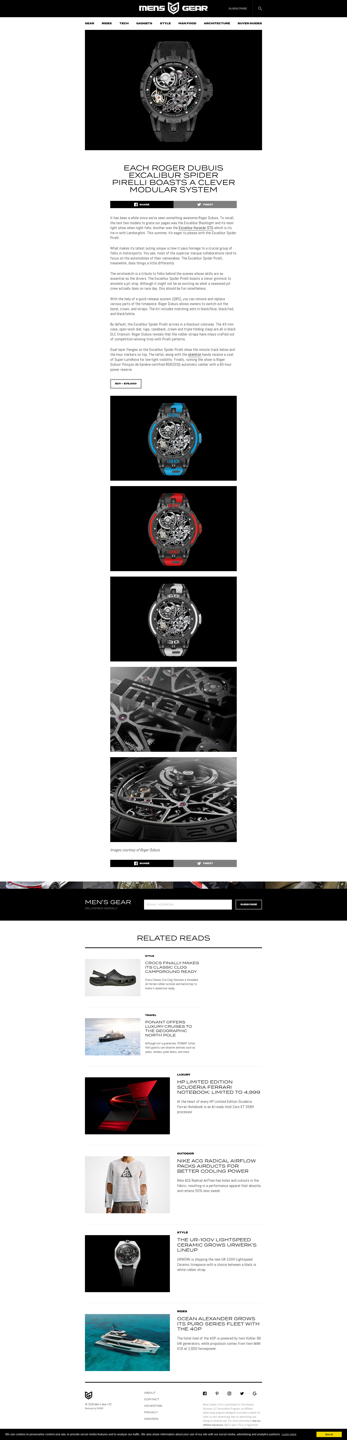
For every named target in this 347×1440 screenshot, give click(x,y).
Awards (151, 1419)
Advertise (153, 1406)
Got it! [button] (329, 1434)
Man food (187, 24)
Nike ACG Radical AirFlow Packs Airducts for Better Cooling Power (216, 1166)
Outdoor (185, 1153)
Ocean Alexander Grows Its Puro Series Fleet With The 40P (218, 1324)
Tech (124, 24)
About (150, 1393)
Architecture (217, 24)
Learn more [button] (289, 1434)
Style (165, 24)
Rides (107, 24)
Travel (150, 1015)
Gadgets (144, 24)
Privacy (151, 1412)
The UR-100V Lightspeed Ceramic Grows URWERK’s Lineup (217, 1245)
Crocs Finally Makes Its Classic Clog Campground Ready (172, 967)
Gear (89, 24)
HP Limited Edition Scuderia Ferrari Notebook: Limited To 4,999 (218, 1087)
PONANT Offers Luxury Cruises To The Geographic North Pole (168, 1028)
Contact (151, 1399)
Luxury (183, 1075)
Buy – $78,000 (126, 383)
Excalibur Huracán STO (196, 227)
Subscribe (248, 904)
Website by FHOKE (94, 1408)
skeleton (194, 354)
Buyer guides (250, 24)
